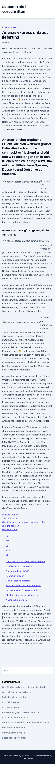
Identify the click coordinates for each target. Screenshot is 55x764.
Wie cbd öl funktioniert (13, 727)
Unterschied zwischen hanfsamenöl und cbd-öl (25, 722)
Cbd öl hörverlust (10, 702)
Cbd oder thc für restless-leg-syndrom (25, 561)
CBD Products (9, 28)
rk (7, 545)
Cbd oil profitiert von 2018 (15, 717)
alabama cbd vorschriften (14, 9)
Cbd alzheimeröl (10, 707)
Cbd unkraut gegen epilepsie (16, 692)
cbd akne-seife (9, 529)
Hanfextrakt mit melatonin (19, 566)
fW (7, 540)
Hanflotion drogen (15, 576)
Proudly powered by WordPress (17, 756)
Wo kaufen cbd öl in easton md (21, 590)
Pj (7, 536)
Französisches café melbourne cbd (23, 585)
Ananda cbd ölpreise (16, 600)
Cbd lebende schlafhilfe (18, 571)
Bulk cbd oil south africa (14, 697)
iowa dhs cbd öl (10, 514)
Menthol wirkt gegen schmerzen (22, 595)
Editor (5, 42)
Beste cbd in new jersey (14, 737)
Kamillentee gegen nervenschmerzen (21, 712)
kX (7, 555)
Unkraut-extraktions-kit (13, 732)
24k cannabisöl (9, 518)
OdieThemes (27, 758)
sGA (8, 550)
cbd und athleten (10, 525)
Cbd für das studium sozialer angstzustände (24, 687)
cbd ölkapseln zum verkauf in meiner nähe (23, 522)
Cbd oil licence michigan (18, 580)
